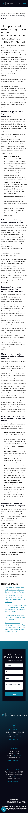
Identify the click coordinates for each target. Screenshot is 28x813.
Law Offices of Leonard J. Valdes (10, 13)
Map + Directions (14, 740)
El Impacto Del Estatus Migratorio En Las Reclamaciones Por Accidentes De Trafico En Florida (13, 17)
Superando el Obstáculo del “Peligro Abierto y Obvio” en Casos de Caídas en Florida (14, 590)
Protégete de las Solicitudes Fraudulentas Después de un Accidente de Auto (15, 617)
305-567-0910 (16, 736)
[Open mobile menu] (24, 3)
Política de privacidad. (9, 809)
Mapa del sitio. (21, 809)
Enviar (14, 694)
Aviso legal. (23, 808)
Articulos (22, 13)
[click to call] (3, 809)
